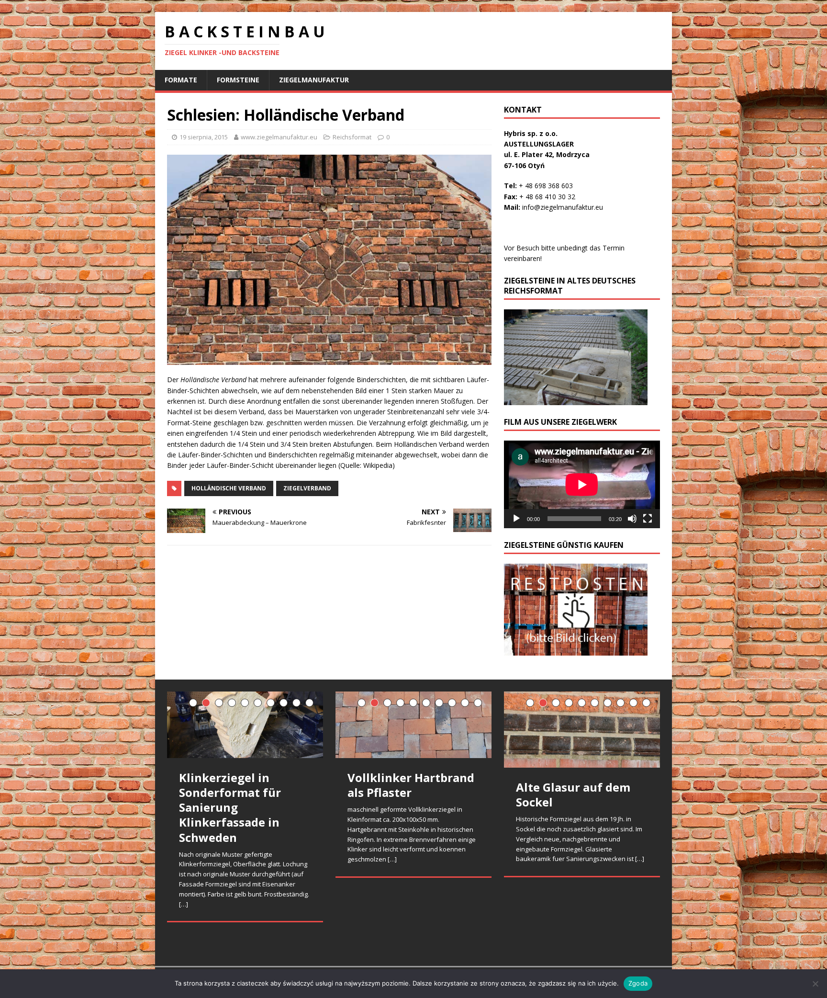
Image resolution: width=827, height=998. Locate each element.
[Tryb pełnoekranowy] (647, 518)
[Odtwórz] (516, 518)
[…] (183, 904)
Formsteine (238, 79)
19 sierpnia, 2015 (203, 137)
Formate (181, 79)
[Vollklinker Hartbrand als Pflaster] (413, 725)
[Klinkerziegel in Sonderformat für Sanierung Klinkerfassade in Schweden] (245, 725)
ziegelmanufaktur (314, 79)
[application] (582, 484)
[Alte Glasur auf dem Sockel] (582, 730)
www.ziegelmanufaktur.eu (279, 137)
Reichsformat (352, 137)
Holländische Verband (228, 488)
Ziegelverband (307, 488)
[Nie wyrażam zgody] (815, 983)
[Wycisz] (632, 518)
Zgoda (638, 983)
